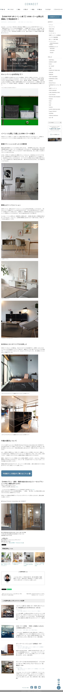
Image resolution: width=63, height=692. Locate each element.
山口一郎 (51, 117)
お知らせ (25, 611)
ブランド (23, 669)
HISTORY (52, 50)
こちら (16, 486)
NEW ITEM (51, 28)
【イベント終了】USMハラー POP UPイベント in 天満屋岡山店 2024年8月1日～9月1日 (30, 606)
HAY (50, 105)
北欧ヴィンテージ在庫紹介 (33, 668)
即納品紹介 (51, 31)
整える (40, 9)
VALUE (51, 52)
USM (19, 611)
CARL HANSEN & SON (54, 92)
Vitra (50, 102)
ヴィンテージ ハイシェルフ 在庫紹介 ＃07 (29, 643)
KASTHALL (51, 59)
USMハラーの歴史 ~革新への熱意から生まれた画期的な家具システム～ (30, 627)
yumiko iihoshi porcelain (54, 109)
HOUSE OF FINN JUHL (54, 70)
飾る (19, 9)
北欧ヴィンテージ (23, 668)
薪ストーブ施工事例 (53, 39)
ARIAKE (51, 80)
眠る (33, 9)
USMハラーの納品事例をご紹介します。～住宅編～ (39, 564)
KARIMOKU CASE (53, 78)
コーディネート (52, 33)
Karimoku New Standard (54, 96)
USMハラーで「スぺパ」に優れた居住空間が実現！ (28, 564)
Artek (50, 100)
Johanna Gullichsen (53, 115)
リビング (19, 648)
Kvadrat (51, 98)
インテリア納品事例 (53, 37)
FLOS (50, 64)
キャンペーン (34, 611)
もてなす (48, 9)
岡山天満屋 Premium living (16, 542)
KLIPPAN (51, 113)
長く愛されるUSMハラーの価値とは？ (17, 564)
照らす (26, 9)
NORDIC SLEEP (53, 61)
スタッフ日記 (24, 648)
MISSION (52, 48)
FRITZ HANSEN (52, 90)
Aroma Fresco (52, 82)
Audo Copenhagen (53, 76)
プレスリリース (58, 9)
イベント (29, 611)
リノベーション (52, 41)
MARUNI (51, 74)
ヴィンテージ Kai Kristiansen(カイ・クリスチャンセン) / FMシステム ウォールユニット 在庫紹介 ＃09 (30, 663)
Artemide (51, 72)
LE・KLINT (51, 66)
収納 (21, 611)
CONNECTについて (53, 46)
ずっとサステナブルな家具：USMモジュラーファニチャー (6, 564)
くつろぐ (11, 9)
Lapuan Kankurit (52, 111)
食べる (3, 9)
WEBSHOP (59, 688)
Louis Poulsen (52, 94)
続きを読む (40, 636)
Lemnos (51, 107)
